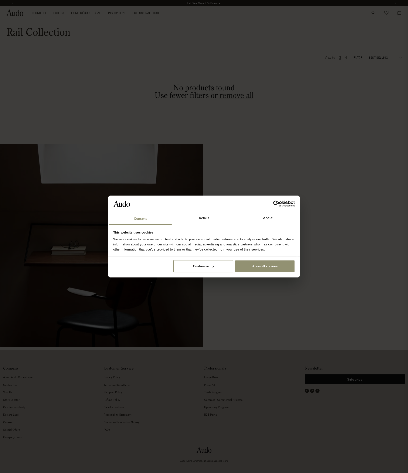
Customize (201, 266)
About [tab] (267, 218)
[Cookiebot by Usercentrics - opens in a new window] (276, 204)
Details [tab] (204, 218)
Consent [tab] (140, 218)
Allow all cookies (265, 266)
